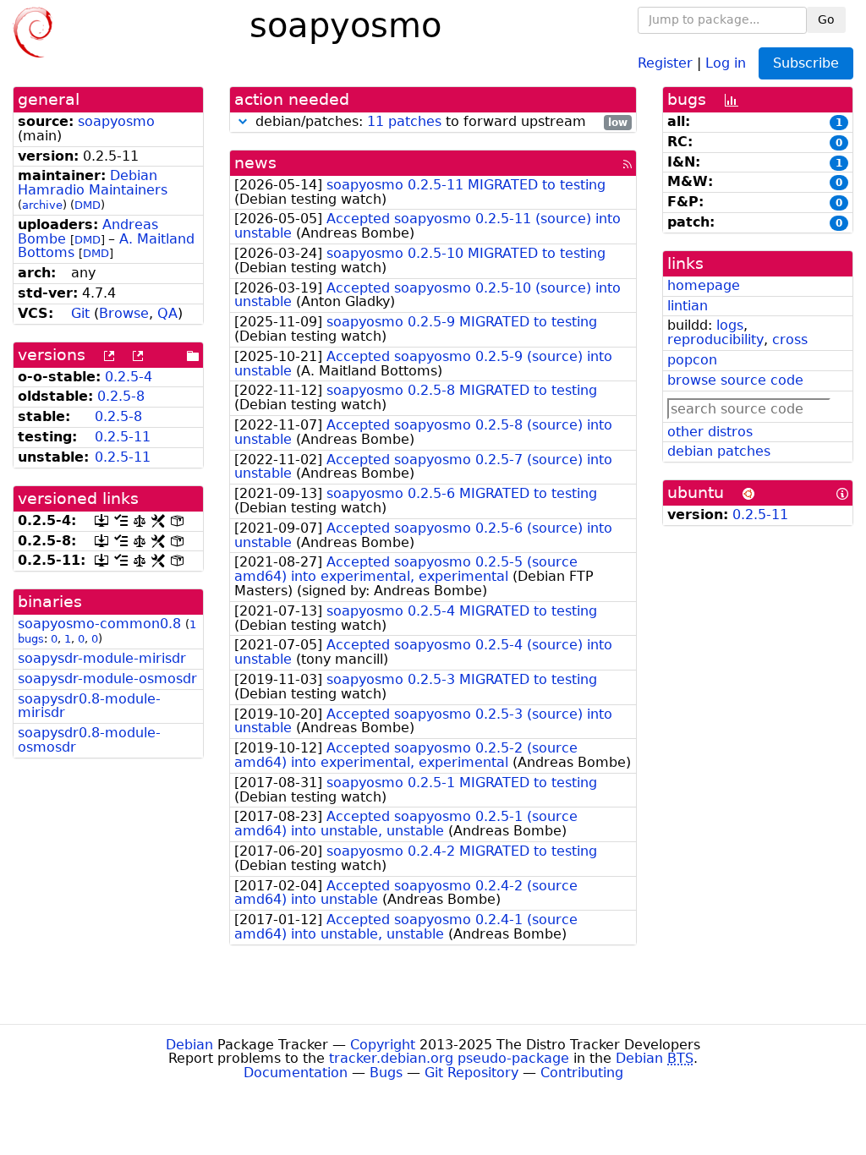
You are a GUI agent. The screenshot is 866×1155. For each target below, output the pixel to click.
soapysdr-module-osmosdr (107, 679)
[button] (242, 121)
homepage (703, 285)
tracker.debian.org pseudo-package (449, 1058)
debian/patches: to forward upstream (439, 122)
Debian (189, 1045)
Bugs (386, 1073)
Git (80, 313)
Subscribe (806, 63)
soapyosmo (116, 121)
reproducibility (715, 339)
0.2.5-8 (121, 396)
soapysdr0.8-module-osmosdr (89, 740)
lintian (687, 306)
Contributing (581, 1073)
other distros (710, 432)
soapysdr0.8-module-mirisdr (89, 706)
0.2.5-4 (128, 377)
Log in (725, 62)
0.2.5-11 (123, 437)
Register (665, 62)
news (255, 162)
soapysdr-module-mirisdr (102, 658)
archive (42, 205)
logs (729, 325)
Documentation (296, 1073)
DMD (87, 205)
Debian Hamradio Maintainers (92, 182)
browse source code (735, 380)
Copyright (382, 1045)
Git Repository (471, 1073)
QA (167, 313)
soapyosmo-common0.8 (99, 624)
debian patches (718, 451)
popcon (692, 360)
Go (826, 19)
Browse (124, 313)
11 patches (404, 121)
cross (790, 339)
